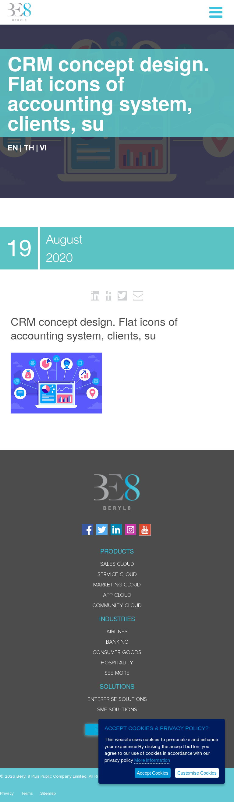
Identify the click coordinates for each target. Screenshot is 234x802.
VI (43, 147)
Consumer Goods (117, 652)
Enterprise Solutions (117, 699)
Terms (27, 793)
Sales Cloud (117, 564)
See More (117, 673)
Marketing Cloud (117, 585)
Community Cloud (117, 605)
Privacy (7, 793)
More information (152, 760)
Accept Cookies (152, 773)
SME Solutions (117, 709)
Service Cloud (117, 574)
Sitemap (48, 793)
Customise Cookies (197, 773)
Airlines (117, 632)
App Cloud (117, 595)
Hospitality (117, 663)
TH (29, 147)
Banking (117, 642)
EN (13, 147)
